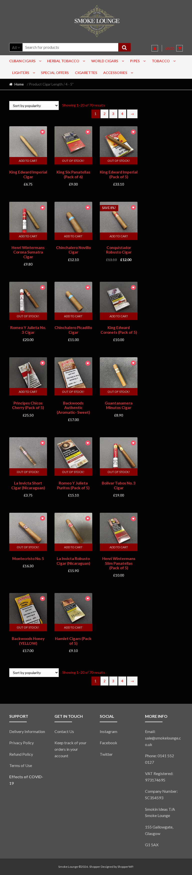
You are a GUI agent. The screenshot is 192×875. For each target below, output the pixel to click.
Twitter (106, 754)
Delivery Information (27, 731)
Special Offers (55, 72)
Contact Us (64, 731)
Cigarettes (86, 72)
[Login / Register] (155, 48)
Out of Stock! (73, 160)
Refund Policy (21, 754)
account (61, 755)
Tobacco (161, 61)
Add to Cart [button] (28, 160)
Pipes (135, 61)
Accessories (115, 72)
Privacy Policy (21, 742)
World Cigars (104, 61)
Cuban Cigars (22, 61)
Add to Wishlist (42, 132)
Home (19, 84)
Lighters (20, 72)
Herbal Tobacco (63, 61)
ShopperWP (125, 866)
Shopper (94, 866)
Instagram (108, 731)
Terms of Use (20, 765)
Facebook (108, 742)
